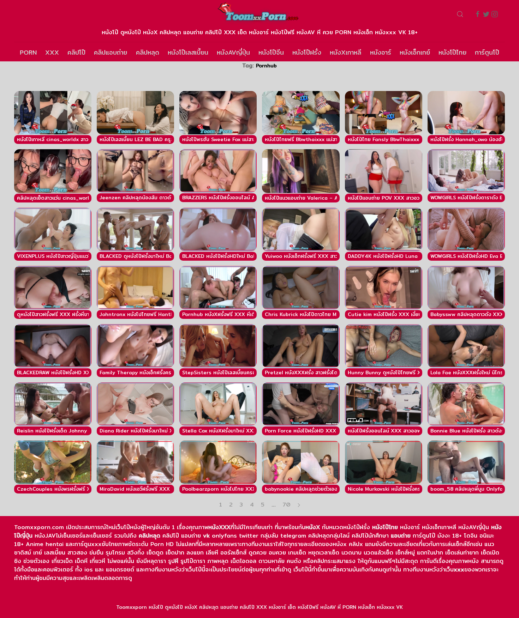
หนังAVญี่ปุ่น (233, 52)
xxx (459, 569)
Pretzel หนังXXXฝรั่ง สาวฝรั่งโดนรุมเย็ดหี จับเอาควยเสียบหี (330, 372)
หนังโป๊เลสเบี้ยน (188, 52)
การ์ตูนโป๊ (487, 52)
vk (206, 535)
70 (287, 505)
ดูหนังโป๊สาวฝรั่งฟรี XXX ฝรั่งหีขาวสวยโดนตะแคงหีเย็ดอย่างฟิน (85, 314)
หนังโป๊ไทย (452, 52)
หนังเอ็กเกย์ (415, 52)
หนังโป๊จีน (271, 52)
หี (176, 561)
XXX (52, 52)
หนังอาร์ (380, 52)
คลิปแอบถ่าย (110, 52)
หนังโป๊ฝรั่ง (306, 52)
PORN (28, 52)
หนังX (312, 527)
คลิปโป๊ (76, 52)
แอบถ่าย (401, 535)
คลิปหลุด (147, 52)
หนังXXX (219, 527)
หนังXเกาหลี (345, 52)
